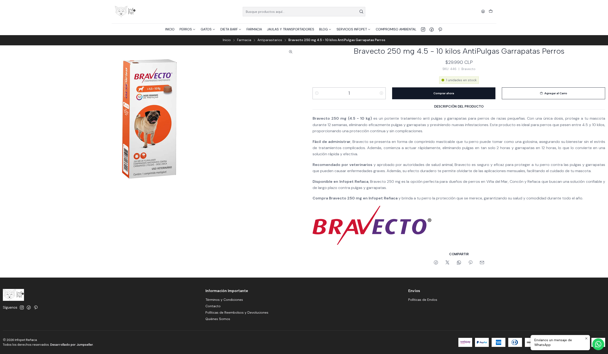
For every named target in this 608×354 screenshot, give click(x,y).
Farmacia (244, 40)
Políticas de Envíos (422, 299)
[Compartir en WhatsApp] (459, 263)
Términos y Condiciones (224, 299)
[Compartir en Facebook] (436, 263)
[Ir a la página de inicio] (125, 12)
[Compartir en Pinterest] (470, 263)
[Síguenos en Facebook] (431, 29)
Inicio (227, 40)
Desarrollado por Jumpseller (71, 345)
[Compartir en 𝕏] (447, 263)
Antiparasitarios (269, 40)
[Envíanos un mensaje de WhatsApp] (598, 344)
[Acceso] (483, 11)
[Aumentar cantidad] (381, 93)
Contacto (213, 306)
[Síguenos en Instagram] (423, 29)
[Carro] (491, 11)
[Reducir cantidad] (317, 93)
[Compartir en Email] (482, 263)
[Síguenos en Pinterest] (440, 29)
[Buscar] (361, 11)
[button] (188, 29)
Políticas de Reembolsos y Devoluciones (236, 312)
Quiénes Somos (217, 319)
